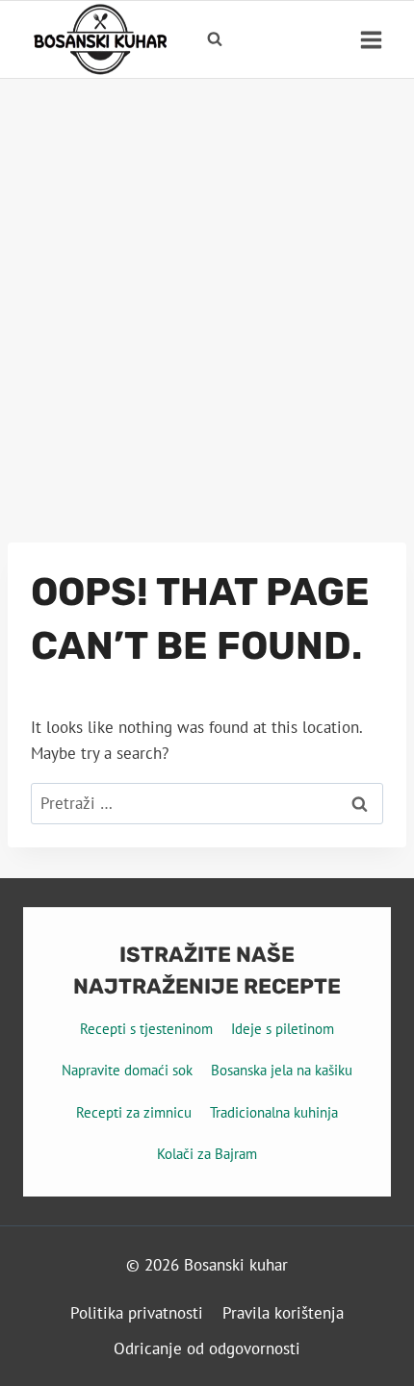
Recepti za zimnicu (134, 1112)
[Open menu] (370, 39)
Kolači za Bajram (207, 1154)
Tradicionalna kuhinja (274, 1112)
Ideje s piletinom (282, 1029)
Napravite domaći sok (127, 1070)
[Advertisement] (207, 295)
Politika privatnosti (136, 1312)
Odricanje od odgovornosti (207, 1348)
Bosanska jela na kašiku (281, 1070)
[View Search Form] (214, 39)
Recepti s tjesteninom (146, 1029)
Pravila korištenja (283, 1312)
